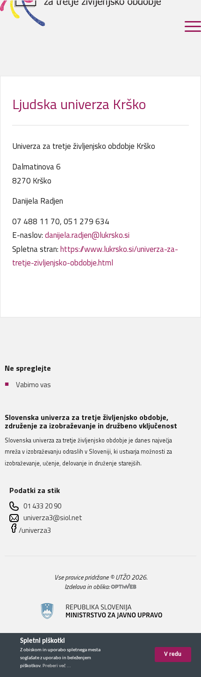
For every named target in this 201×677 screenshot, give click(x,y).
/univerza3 (35, 530)
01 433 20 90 (42, 505)
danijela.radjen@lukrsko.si (87, 235)
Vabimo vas (33, 384)
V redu (172, 654)
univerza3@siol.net (52, 517)
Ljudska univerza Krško (79, 104)
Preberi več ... (57, 666)
